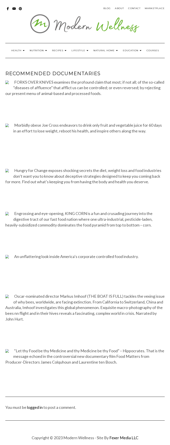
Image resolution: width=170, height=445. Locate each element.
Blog (107, 8)
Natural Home (104, 50)
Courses (153, 50)
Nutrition (37, 50)
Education (131, 50)
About (119, 8)
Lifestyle (78, 50)
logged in (35, 407)
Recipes (58, 50)
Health (16, 50)
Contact (134, 8)
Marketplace (155, 8)
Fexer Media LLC (123, 437)
